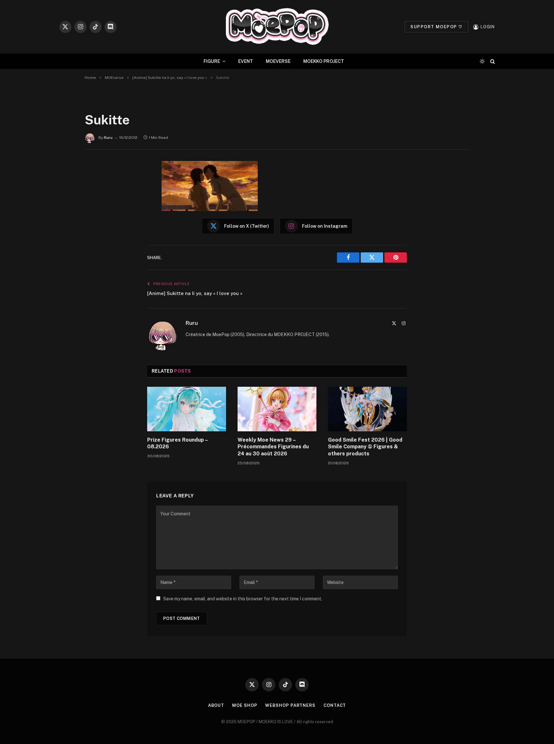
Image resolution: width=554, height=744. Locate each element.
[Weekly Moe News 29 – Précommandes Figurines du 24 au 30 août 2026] (277, 409)
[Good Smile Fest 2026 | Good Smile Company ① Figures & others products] (367, 409)
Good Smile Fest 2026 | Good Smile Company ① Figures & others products (365, 447)
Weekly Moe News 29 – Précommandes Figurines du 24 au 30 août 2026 (273, 447)
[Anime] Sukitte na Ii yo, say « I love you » (194, 293)
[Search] (492, 61)
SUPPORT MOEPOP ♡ (436, 26)
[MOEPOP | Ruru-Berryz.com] (277, 27)
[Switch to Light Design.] (482, 61)
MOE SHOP (244, 705)
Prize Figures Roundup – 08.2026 (177, 443)
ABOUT (216, 705)
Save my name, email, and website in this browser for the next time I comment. (242, 598)
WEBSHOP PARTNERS (290, 705)
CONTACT (334, 705)
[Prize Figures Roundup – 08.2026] (186, 409)
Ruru (108, 137)
